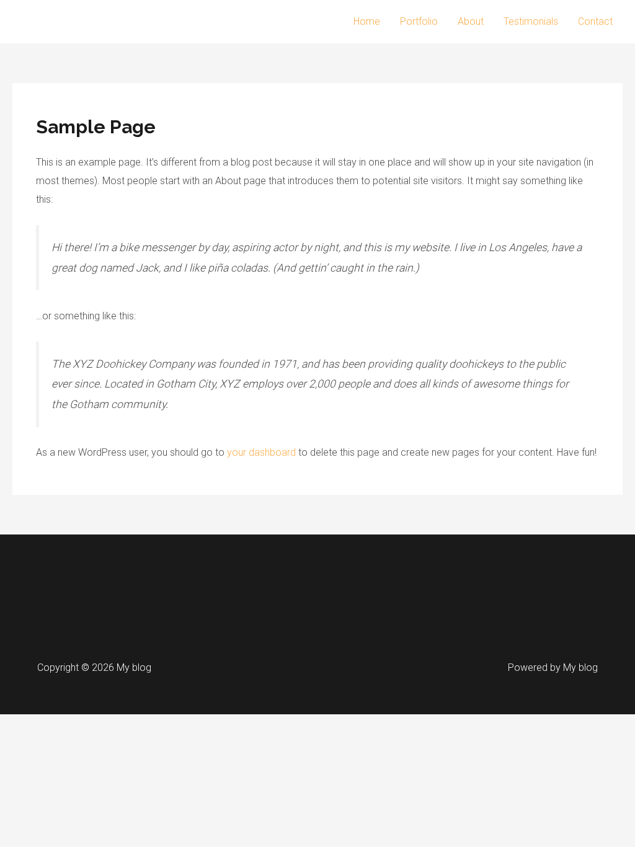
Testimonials (531, 21)
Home (366, 21)
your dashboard (261, 452)
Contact (595, 21)
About (471, 21)
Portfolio (419, 21)
